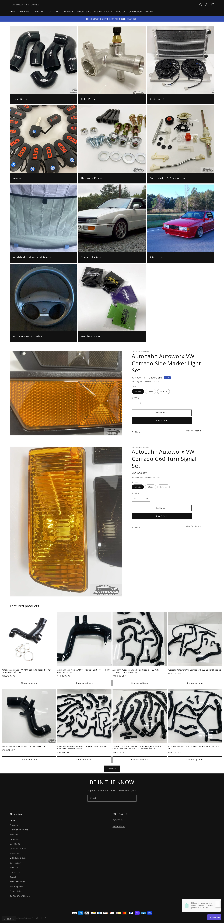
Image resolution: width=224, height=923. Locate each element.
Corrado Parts (89, 257)
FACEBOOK (118, 820)
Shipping (135, 382)
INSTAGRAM (119, 826)
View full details (193, 431)
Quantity (135, 398)
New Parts (14, 839)
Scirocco (154, 257)
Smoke (163, 391)
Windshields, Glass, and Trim (31, 257)
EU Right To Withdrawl (20, 896)
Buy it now (161, 420)
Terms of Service (17, 882)
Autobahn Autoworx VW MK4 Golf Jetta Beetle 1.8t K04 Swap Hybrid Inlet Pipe (26, 671)
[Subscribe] (133, 798)
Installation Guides (19, 830)
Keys (15, 178)
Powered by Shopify (39, 918)
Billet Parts (88, 99)
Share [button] (137, 432)
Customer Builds (18, 849)
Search (13, 877)
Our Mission (15, 863)
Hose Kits (18, 99)
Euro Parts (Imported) (26, 336)
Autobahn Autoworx (23, 918)
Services (14, 834)
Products (14, 825)
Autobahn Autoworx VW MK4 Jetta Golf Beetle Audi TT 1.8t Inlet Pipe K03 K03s (83, 671)
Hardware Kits (90, 178)
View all (112, 768)
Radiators (155, 99)
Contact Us (15, 872)
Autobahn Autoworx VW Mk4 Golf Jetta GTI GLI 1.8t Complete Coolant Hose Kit (135, 671)
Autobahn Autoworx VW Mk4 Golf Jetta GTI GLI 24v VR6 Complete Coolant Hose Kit (82, 747)
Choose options (29, 683)
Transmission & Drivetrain (165, 178)
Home (13, 820)
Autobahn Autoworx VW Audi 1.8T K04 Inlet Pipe (23, 746)
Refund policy (16, 886)
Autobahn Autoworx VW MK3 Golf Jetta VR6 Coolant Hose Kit (194, 747)
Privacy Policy (16, 891)
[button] (25, 12)
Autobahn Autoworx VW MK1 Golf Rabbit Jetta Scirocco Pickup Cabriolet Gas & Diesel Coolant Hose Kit (137, 747)
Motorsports (16, 853)
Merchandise (89, 336)
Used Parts (15, 844)
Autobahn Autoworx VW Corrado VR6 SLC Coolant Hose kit (194, 670)
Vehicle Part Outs (18, 858)
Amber (138, 391)
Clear (150, 391)
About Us (14, 867)
